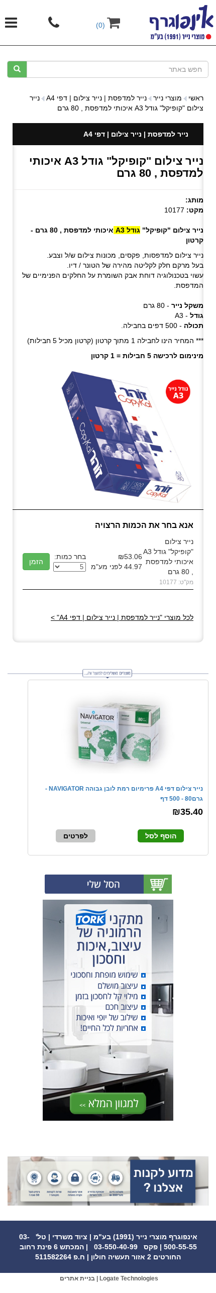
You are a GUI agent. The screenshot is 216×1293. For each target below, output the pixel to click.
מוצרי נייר (167, 98)
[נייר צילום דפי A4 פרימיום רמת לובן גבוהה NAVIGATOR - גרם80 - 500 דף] (118, 731)
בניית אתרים (77, 1278)
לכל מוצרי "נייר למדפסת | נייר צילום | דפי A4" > (122, 617)
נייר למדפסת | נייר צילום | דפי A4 (96, 98)
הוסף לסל (160, 836)
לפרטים (75, 836)
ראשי (195, 98)
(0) (101, 25)
